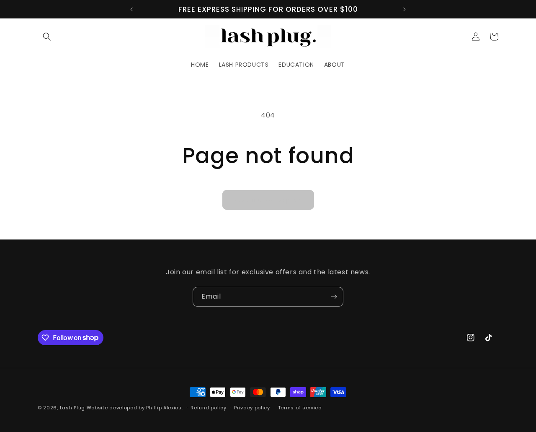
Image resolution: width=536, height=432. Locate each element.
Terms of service (300, 407)
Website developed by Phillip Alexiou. (135, 407)
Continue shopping (268, 199)
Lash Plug (72, 407)
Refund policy (208, 407)
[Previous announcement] (131, 9)
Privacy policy (252, 407)
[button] (47, 36)
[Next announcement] (404, 9)
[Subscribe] (334, 297)
